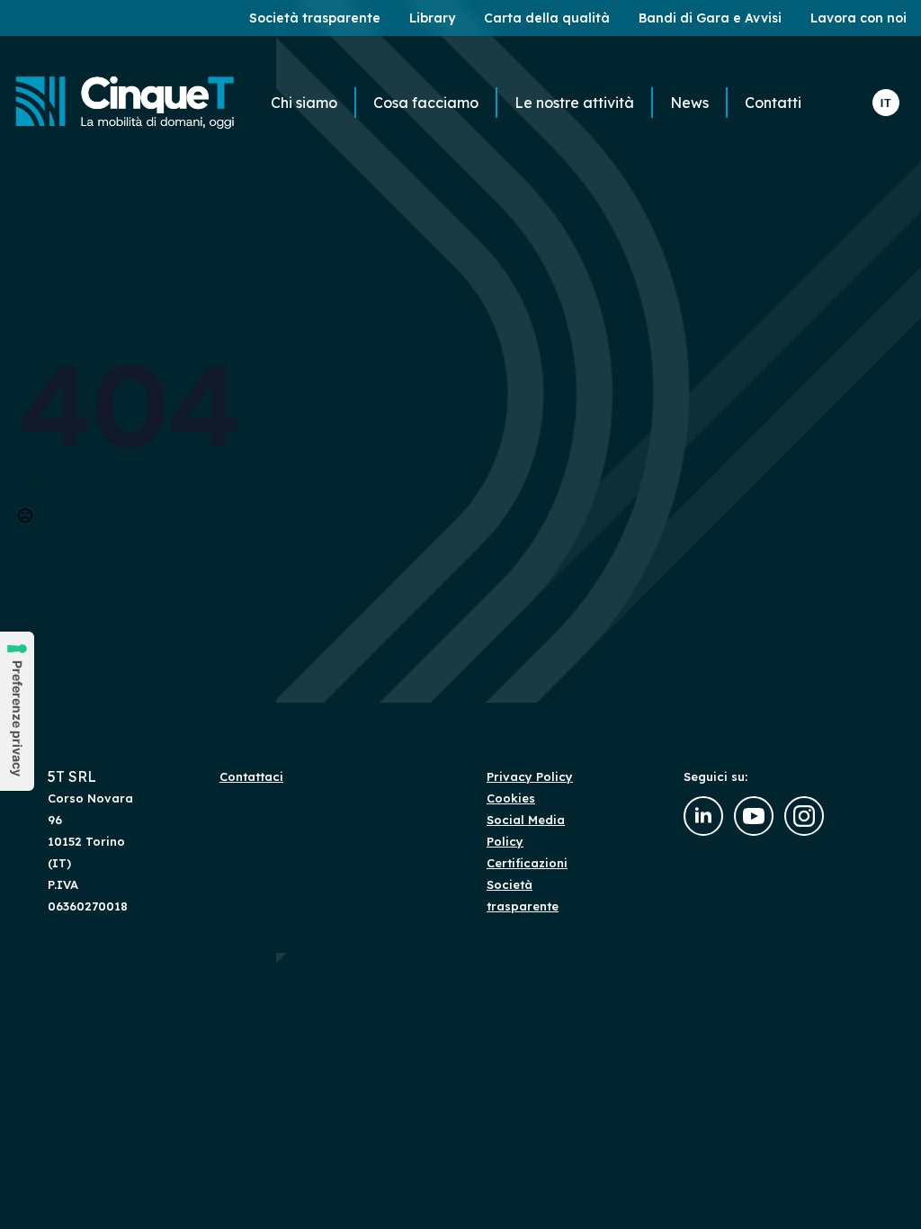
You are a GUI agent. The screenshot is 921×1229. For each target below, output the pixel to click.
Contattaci (251, 776)
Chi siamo (304, 103)
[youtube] (753, 816)
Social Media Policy (526, 830)
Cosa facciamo (425, 103)
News (689, 103)
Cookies (511, 798)
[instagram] (804, 816)
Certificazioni (527, 863)
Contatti (773, 103)
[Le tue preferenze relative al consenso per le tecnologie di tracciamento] (17, 711)
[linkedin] (703, 816)
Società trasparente (523, 895)
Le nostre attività (574, 103)
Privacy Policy (530, 776)
